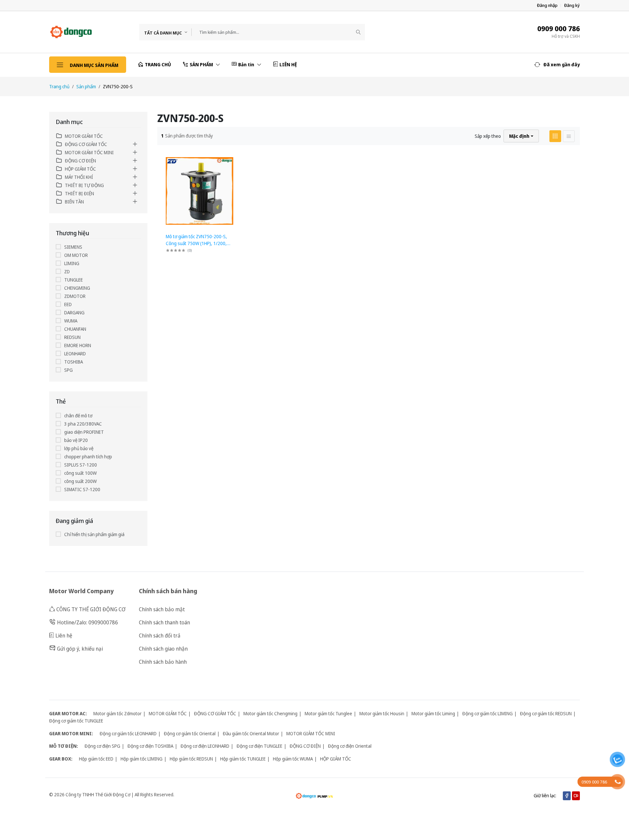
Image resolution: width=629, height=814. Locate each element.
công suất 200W (80, 481)
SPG (68, 370)
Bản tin (246, 64)
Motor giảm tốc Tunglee (328, 713)
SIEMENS (73, 247)
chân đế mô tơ (78, 415)
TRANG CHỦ (158, 64)
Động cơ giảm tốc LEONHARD (128, 733)
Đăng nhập (547, 5)
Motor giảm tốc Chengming (270, 713)
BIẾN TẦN (74, 201)
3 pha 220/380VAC (83, 424)
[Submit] (358, 32)
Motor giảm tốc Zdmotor (117, 713)
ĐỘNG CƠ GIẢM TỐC (86, 144)
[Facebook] (567, 795)
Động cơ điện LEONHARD (205, 746)
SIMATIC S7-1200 (82, 489)
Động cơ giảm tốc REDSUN (546, 713)
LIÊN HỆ (288, 64)
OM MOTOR (76, 255)
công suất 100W (80, 473)
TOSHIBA (73, 362)
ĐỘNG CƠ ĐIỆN (80, 160)
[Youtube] (576, 795)
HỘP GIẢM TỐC (80, 169)
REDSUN (72, 337)
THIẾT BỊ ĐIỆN (79, 193)
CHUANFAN (75, 329)
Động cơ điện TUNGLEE (259, 746)
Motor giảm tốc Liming (433, 713)
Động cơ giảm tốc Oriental (190, 733)
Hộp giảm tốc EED (96, 759)
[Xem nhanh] (234, 159)
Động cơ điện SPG (102, 746)
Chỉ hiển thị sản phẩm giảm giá (94, 534)
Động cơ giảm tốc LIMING (487, 713)
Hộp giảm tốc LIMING (141, 759)
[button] (557, 64)
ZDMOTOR (75, 296)
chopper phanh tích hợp (88, 456)
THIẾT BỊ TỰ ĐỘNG (84, 185)
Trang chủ (59, 86)
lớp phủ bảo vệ (78, 448)
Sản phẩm (86, 86)
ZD (67, 271)
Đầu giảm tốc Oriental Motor (251, 733)
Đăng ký (572, 5)
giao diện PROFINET (84, 432)
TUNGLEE (73, 280)
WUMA (70, 321)
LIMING (71, 263)
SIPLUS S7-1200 (80, 465)
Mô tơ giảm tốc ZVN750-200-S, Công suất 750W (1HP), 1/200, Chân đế (196, 243)
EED (68, 304)
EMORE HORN (77, 345)
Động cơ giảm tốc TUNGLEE (76, 721)
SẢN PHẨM (202, 64)
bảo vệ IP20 (76, 440)
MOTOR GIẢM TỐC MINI (89, 152)
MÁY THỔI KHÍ (79, 177)
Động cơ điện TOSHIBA (150, 746)
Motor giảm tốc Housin (381, 713)
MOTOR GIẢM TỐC (84, 136)
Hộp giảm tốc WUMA (293, 759)
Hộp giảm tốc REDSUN (191, 759)
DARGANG (74, 312)
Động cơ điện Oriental (350, 746)
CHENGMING (77, 288)
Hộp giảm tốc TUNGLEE (243, 759)
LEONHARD (75, 353)
